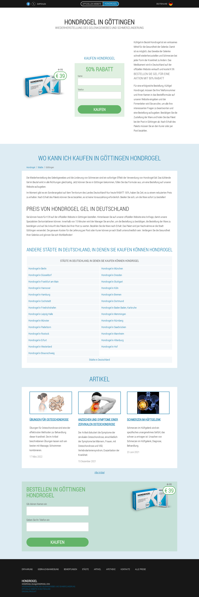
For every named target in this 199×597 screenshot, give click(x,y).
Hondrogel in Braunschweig (41, 353)
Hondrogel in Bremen (111, 294)
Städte (85, 569)
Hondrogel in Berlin (37, 268)
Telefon (81, 90)
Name (80, 76)
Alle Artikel (99, 472)
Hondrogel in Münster (38, 320)
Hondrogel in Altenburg (112, 340)
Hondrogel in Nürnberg (112, 320)
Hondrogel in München (112, 268)
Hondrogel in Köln (109, 288)
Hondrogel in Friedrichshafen (42, 307)
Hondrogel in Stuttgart (112, 281)
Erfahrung (27, 569)
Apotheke (111, 569)
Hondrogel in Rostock (38, 333)
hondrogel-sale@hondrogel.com (36, 584)
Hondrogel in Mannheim (112, 333)
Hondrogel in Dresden (111, 275)
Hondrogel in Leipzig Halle (40, 314)
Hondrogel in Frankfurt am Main (43, 281)
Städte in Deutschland (99, 359)
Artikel (97, 569)
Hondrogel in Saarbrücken (113, 327)
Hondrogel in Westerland (40, 346)
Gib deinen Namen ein (36, 504)
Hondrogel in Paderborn (39, 327)
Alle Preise (140, 569)
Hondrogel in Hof (109, 346)
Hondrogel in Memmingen (113, 314)
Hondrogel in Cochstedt (39, 301)
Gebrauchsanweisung (48, 569)
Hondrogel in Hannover (39, 288)
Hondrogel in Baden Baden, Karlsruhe (119, 307)
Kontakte (125, 569)
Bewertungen (70, 569)
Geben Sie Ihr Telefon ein (38, 520)
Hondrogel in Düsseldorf (40, 275)
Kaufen (100, 109)
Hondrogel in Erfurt (37, 340)
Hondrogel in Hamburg (39, 294)
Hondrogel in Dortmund (112, 301)
